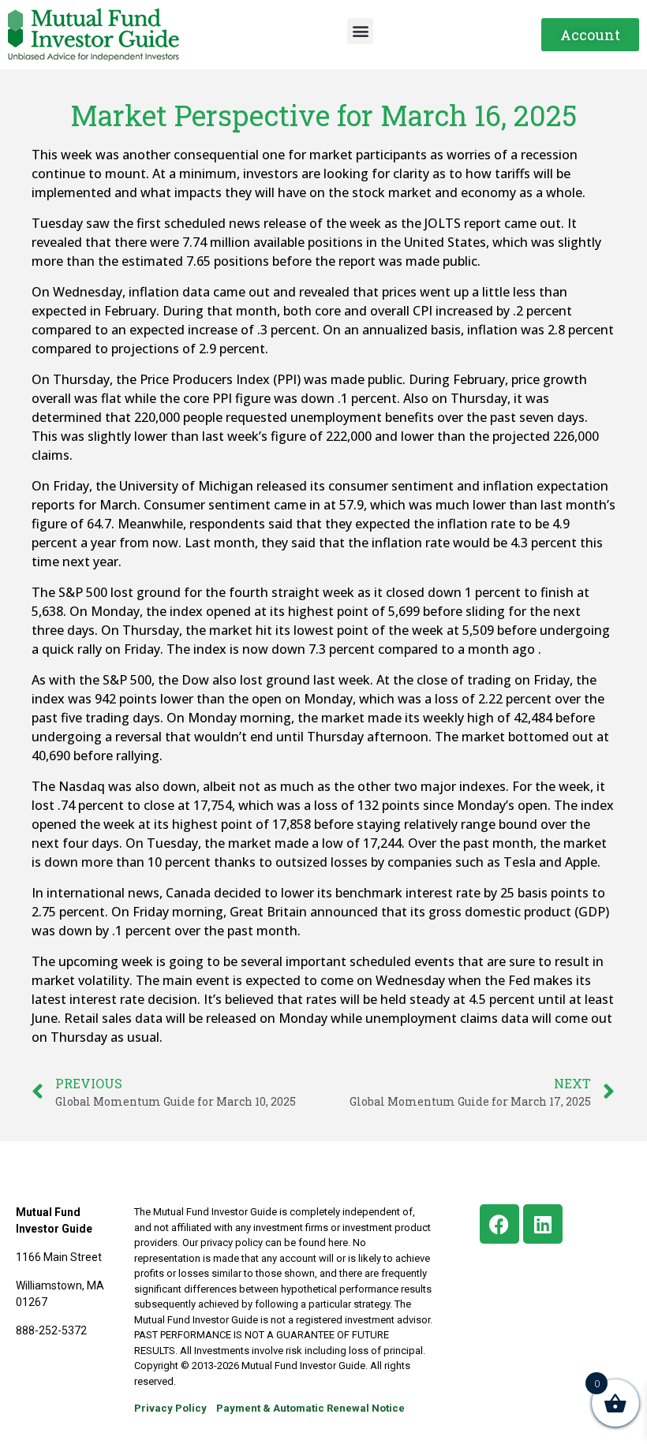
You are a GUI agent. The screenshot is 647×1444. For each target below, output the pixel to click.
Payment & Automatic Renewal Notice (310, 1408)
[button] (360, 31)
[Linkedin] (543, 1224)
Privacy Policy (170, 1408)
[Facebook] (499, 1224)
